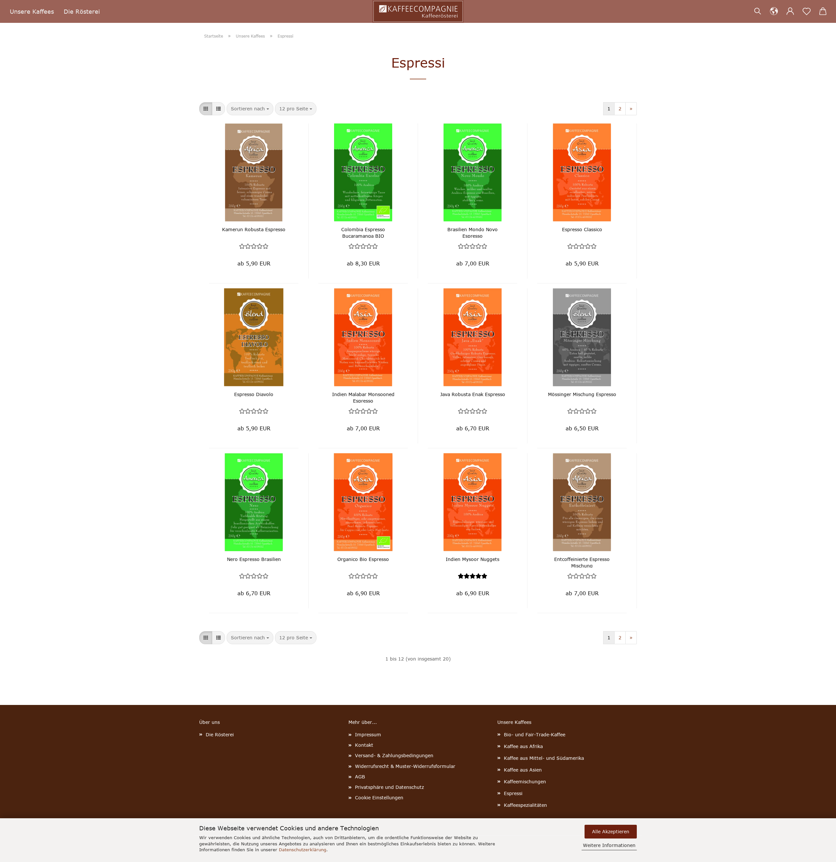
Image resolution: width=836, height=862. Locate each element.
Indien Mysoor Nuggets (472, 559)
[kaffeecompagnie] (418, 11)
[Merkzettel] (806, 11)
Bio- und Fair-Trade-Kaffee (534, 734)
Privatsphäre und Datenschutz (389, 787)
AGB (360, 776)
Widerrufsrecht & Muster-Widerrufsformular (405, 766)
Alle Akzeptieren (610, 831)
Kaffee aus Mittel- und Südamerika (544, 758)
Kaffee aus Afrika (523, 746)
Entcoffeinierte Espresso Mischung (582, 561)
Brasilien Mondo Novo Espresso (472, 232)
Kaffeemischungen (525, 781)
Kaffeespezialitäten (525, 805)
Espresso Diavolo (253, 394)
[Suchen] (757, 11)
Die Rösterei (82, 11)
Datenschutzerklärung (302, 849)
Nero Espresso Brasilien (254, 559)
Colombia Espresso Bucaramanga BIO (363, 232)
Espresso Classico (582, 229)
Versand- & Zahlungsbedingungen (394, 755)
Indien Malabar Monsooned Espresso (363, 397)
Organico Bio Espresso (363, 559)
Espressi (513, 793)
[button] (774, 11)
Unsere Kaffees (32, 11)
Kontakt (364, 745)
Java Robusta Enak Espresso (472, 394)
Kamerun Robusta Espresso (253, 229)
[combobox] (250, 108)
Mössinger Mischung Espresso (582, 394)
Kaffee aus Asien (523, 770)
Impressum (368, 734)
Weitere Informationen (609, 845)
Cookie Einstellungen (379, 797)
